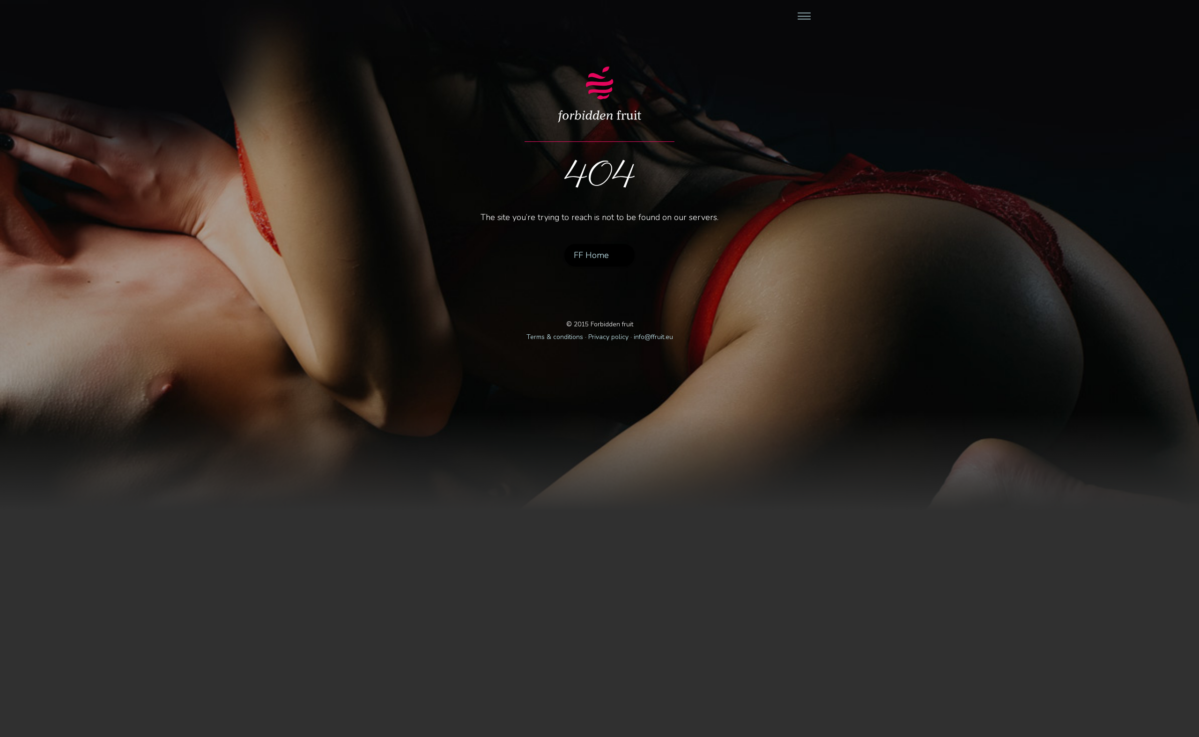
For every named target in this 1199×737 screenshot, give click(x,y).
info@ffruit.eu (653, 336)
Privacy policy (608, 336)
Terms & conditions (554, 336)
